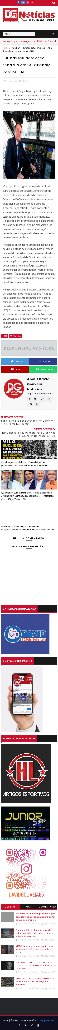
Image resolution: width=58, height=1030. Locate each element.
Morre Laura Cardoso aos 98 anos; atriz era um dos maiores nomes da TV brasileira (36, 965)
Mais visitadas (29, 907)
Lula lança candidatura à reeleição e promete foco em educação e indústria (25, 464)
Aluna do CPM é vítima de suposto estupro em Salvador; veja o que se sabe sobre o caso (34, 933)
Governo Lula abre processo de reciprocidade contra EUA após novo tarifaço (28, 528)
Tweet (20, 361)
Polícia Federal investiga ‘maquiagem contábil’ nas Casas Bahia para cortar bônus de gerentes (35, 916)
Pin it (19, 369)
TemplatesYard (47, 1020)
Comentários (47, 907)
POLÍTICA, (24, 80)
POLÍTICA (16, 47)
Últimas (10, 906)
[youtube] (32, 2)
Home (6, 47)
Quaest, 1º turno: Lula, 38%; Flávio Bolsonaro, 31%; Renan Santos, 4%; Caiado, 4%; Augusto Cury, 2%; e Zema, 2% (27, 496)
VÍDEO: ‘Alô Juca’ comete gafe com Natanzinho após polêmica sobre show (34, 949)
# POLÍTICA (15, 335)
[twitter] (23, 2)
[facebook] (18, 2)
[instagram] (27, 2)
